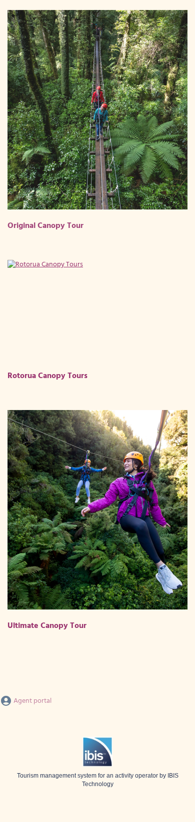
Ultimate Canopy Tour (47, 625)
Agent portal (32, 701)
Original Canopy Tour (46, 225)
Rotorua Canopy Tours (48, 376)
